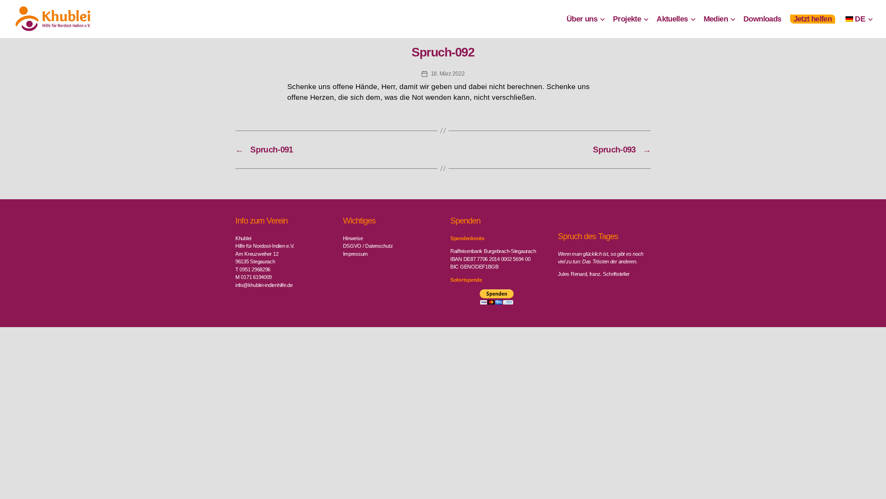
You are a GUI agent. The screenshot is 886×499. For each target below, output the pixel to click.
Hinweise (353, 238)
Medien (716, 19)
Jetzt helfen (813, 19)
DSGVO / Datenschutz (368, 246)
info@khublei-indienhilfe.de (264, 285)
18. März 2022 (448, 74)
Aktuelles (672, 19)
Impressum (355, 254)
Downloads (762, 19)
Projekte (627, 19)
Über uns (582, 19)
